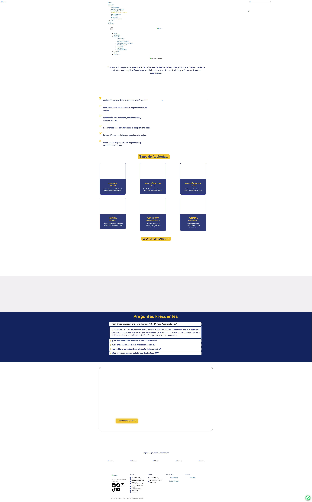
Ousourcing (114, 15)
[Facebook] (118, 485)
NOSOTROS (111, 4)
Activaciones (114, 17)
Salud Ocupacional (116, 14)
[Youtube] (118, 490)
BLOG (109, 22)
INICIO (110, 2)
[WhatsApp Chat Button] (308, 497)
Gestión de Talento (116, 19)
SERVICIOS (111, 6)
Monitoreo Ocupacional (117, 9)
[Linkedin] (114, 485)
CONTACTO (111, 24)
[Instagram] (122, 485)
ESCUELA (110, 20)
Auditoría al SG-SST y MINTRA (119, 12)
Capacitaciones (115, 7)
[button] (154, 156)
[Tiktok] (114, 490)
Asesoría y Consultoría (117, 11)
